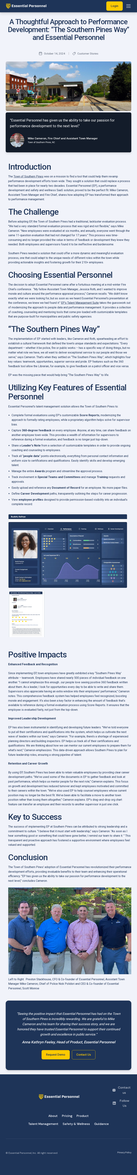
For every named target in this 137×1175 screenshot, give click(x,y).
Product (83, 1116)
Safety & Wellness (76, 1124)
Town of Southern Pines (28, 176)
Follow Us (124, 1103)
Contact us (124, 1090)
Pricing (67, 1116)
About (53, 1116)
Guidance (101, 1124)
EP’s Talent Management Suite (80, 302)
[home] (56, 6)
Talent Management (43, 1124)
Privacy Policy (124, 1152)
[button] (127, 6)
